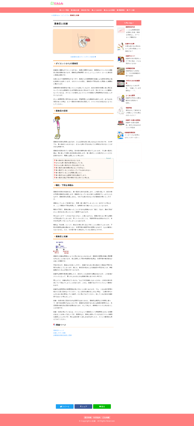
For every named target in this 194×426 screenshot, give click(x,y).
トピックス (64, 15)
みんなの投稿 (110, 10)
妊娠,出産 (76, 10)
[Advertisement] (83, 350)
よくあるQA (97, 10)
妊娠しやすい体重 (59, 333)
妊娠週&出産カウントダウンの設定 (82, 57)
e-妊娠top (55, 15)
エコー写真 (65, 10)
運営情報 (88, 417)
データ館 (131, 10)
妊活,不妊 (86, 10)
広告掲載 (106, 417)
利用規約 (97, 417)
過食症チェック (58, 330)
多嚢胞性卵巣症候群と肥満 (62, 335)
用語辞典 (122, 10)
